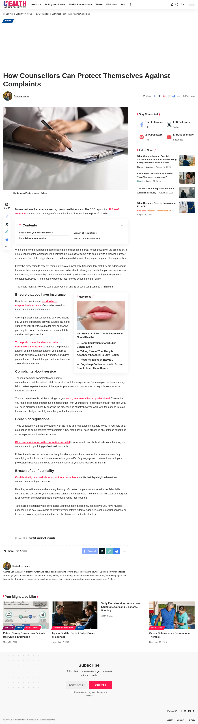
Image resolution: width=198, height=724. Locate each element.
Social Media (32, 628)
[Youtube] (180, 137)
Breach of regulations (85, 233)
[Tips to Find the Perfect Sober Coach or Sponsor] (74, 615)
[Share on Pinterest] (164, 96)
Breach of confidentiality (87, 238)
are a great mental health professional (88, 398)
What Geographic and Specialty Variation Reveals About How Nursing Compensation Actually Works (157, 159)
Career (140, 167)
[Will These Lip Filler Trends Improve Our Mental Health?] (101, 315)
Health (140, 181)
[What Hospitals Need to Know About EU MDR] (187, 207)
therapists (49, 538)
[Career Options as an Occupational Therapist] (172, 615)
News (8, 21)
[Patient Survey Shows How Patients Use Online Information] (26, 615)
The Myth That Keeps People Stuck (155, 188)
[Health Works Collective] (14, 4)
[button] (130, 4)
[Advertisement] (99, 46)
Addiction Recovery (146, 192)
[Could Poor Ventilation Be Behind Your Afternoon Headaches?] (187, 178)
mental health (36, 538)
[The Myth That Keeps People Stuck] (187, 192)
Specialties (157, 628)
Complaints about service (32, 238)
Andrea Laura (21, 96)
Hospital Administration (159, 210)
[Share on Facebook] (154, 96)
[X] (180, 124)
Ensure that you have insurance (36, 232)
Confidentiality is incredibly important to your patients (46, 477)
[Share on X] (159, 96)
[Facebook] (150, 124)
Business (141, 210)
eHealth (9, 628)
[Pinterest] (150, 137)
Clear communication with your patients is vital (42, 442)
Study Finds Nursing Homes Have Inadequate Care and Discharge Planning (120, 607)
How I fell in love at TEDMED (96, 359)
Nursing (149, 167)
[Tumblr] (193, 711)
